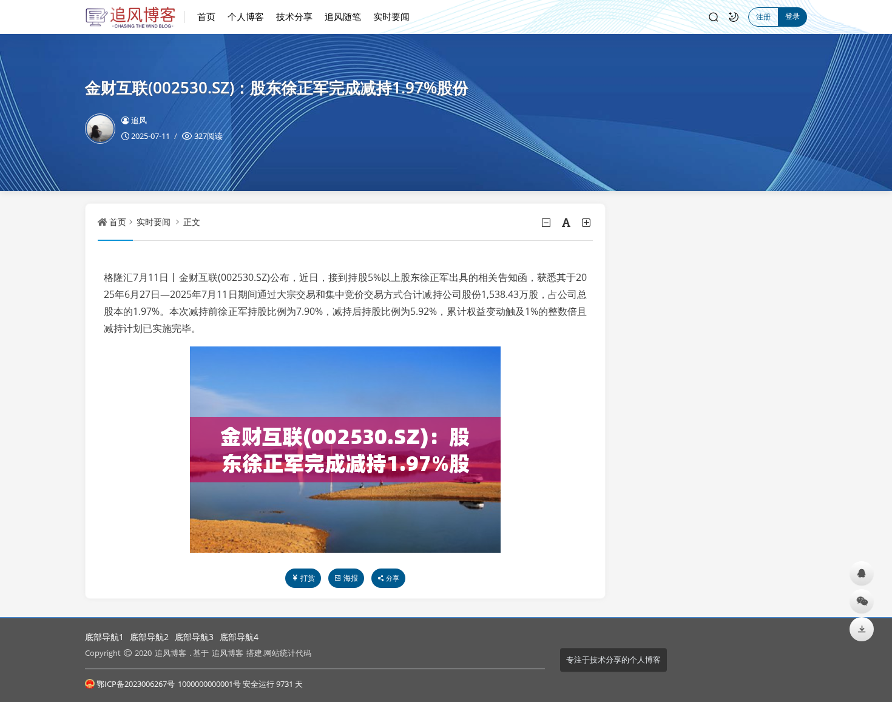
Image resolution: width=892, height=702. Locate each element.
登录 (792, 16)
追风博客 (170, 652)
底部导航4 (239, 637)
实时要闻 (391, 16)
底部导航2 (149, 637)
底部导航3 (194, 637)
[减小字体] (547, 222)
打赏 (307, 578)
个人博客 (246, 16)
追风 (139, 120)
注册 (763, 17)
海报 (350, 578)
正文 (191, 222)
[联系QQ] (861, 573)
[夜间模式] (733, 17)
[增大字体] (587, 222)
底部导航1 (104, 637)
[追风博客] (135, 17)
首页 (206, 16)
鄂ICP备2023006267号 (135, 683)
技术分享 (294, 16)
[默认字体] (567, 222)
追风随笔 (343, 16)
